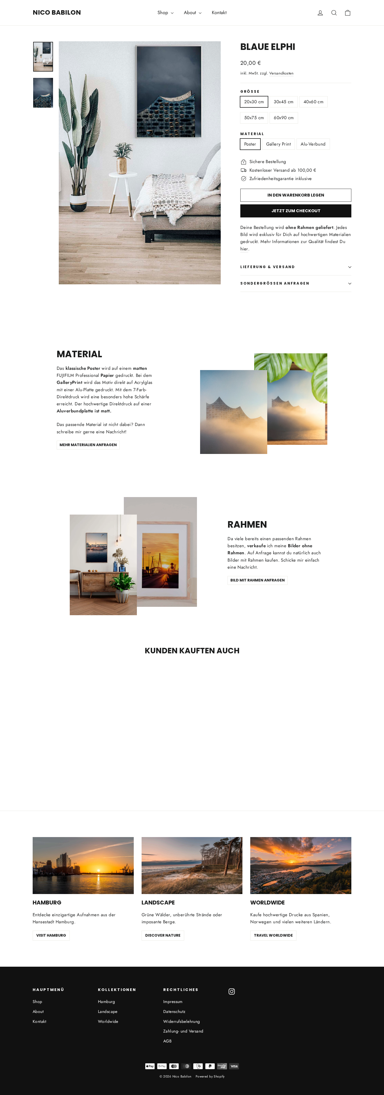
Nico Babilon (57, 12)
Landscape (108, 1011)
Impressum (173, 1002)
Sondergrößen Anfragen (275, 283)
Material (252, 134)
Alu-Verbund (313, 144)
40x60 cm (313, 102)
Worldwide (108, 1021)
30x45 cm (283, 102)
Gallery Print (278, 144)
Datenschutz (174, 1011)
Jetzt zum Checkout (296, 211)
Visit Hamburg (51, 935)
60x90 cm (284, 117)
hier (244, 249)
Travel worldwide (273, 935)
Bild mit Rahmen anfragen (257, 580)
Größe (250, 92)
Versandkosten (281, 73)
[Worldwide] (300, 865)
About (191, 12)
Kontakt (219, 12)
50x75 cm (254, 117)
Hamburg (106, 1002)
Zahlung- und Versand (183, 1031)
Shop (164, 12)
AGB (167, 1041)
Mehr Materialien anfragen (88, 444)
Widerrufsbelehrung (181, 1021)
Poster (250, 144)
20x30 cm (254, 102)
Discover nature (163, 935)
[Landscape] (192, 865)
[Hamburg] (83, 865)
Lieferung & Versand (267, 266)
